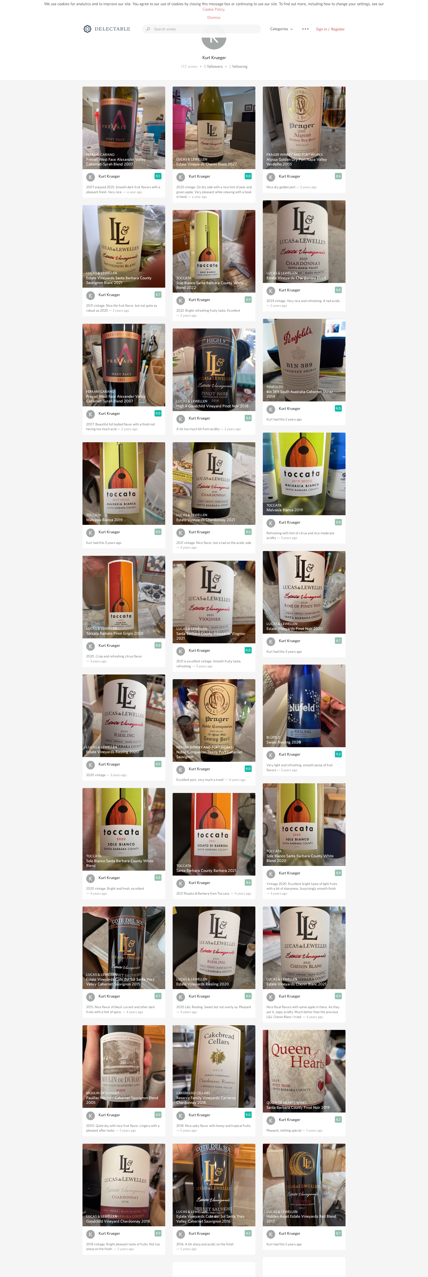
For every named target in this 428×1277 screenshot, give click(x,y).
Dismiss (213, 17)
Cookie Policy (213, 9)
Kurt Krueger (109, 176)
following (239, 66)
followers (215, 66)
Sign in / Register (330, 29)
